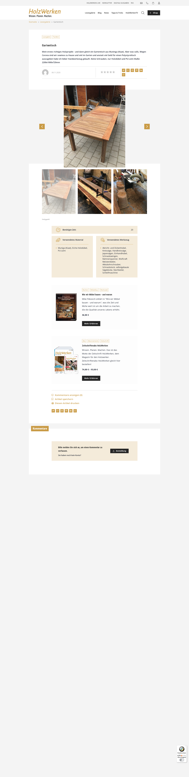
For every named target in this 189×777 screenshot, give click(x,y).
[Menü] (185, 746)
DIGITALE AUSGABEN (121, 3)
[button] (147, 126)
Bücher (85, 290)
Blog (100, 13)
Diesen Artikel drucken (67, 403)
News (106, 13)
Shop (155, 13)
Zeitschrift (104, 341)
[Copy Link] (123, 70)
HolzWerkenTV (132, 13)
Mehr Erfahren (91, 323)
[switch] (182, 760)
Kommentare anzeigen (68, 395)
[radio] (102, 72)
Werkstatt (104, 290)
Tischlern (56, 37)
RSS (132, 3)
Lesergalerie (90, 13)
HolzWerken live (93, 3)
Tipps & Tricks (117, 13)
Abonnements (93, 341)
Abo (84, 341)
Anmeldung (121, 451)
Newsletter (107, 3)
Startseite (33, 22)
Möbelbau (94, 290)
